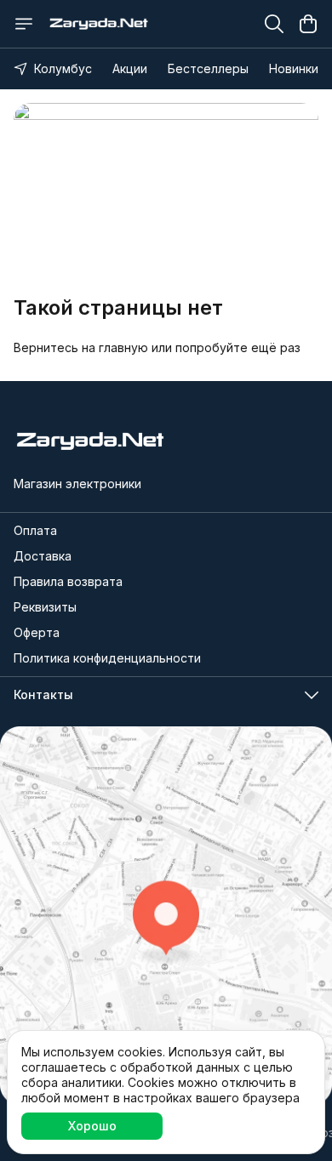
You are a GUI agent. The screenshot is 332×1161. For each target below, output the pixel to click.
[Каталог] (24, 24)
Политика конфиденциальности (107, 658)
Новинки (293, 68)
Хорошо (92, 1125)
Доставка (43, 556)
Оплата (35, 530)
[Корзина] (308, 24)
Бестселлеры (208, 68)
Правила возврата (68, 581)
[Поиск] (274, 24)
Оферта (37, 632)
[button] (166, 695)
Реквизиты (45, 607)
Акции (129, 68)
